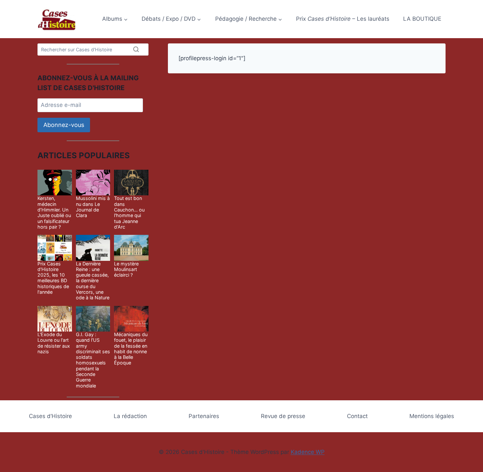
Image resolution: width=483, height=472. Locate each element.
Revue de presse (283, 416)
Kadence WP (308, 452)
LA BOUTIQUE (422, 18)
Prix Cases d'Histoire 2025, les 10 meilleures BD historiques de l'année (53, 278)
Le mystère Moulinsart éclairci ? (126, 269)
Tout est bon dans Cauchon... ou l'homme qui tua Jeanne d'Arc (129, 212)
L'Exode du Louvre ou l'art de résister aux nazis (53, 343)
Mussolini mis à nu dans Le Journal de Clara (93, 206)
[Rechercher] (136, 49)
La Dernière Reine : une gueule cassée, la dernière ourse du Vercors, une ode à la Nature (92, 281)
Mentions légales (431, 416)
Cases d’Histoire (50, 416)
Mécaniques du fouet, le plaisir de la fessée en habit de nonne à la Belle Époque (131, 348)
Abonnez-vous (63, 124)
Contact (357, 416)
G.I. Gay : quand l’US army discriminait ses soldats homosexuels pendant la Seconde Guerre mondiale (93, 360)
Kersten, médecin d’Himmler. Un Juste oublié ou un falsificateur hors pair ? (54, 212)
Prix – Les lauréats (342, 18)
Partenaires (204, 416)
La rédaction (130, 416)
